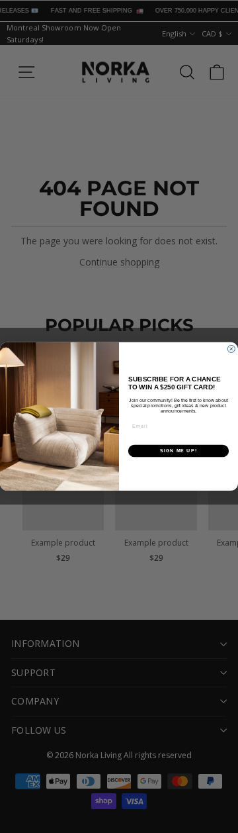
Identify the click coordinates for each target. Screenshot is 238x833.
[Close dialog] (231, 349)
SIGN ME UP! (178, 451)
